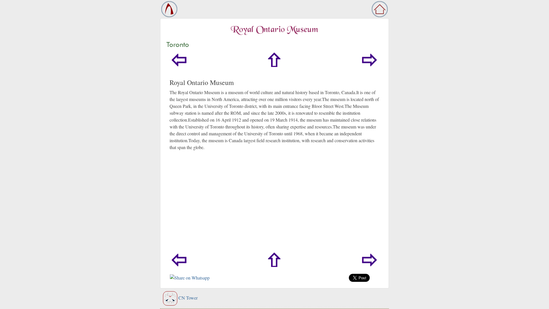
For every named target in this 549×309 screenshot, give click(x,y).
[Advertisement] (274, 210)
